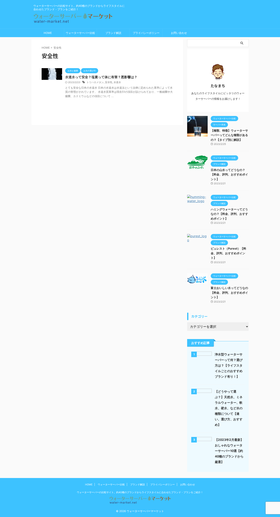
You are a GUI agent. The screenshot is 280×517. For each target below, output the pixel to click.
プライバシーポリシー (146, 32)
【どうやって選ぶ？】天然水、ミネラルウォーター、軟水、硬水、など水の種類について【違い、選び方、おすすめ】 (228, 408)
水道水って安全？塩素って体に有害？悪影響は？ (101, 77)
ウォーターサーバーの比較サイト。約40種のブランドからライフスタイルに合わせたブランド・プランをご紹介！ (140, 492)
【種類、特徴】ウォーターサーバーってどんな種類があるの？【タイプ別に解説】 (229, 135)
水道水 (117, 82)
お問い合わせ (179, 32)
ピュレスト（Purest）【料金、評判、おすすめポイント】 (228, 253)
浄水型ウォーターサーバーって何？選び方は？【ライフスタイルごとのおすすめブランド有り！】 (228, 365)
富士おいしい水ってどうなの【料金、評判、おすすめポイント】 (229, 292)
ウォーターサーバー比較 (80, 32)
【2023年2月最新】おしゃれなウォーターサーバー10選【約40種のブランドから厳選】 (229, 451)
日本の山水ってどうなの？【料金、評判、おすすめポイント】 (229, 174)
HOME (48, 32)
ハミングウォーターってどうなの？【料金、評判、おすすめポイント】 (229, 213)
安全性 (108, 82)
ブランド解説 (113, 32)
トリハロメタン (95, 82)
